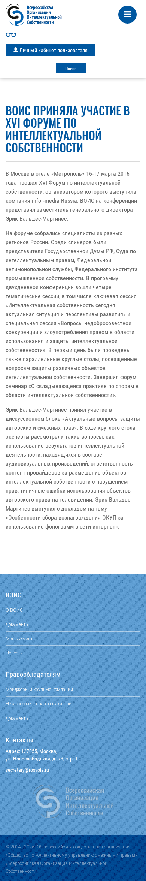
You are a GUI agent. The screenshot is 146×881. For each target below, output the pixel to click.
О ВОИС (14, 610)
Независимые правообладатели (39, 703)
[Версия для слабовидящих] (73, 35)
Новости (14, 653)
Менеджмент (19, 638)
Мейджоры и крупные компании (39, 689)
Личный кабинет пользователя (53, 50)
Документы (17, 624)
